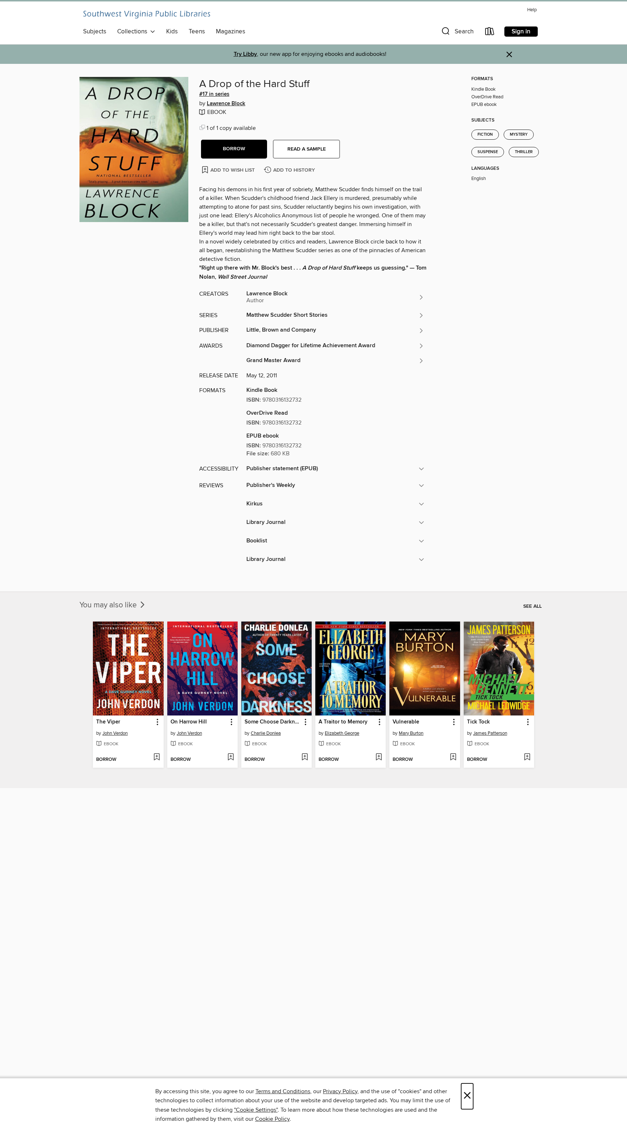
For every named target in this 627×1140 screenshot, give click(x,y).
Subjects (94, 32)
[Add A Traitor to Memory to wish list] (378, 757)
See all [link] (532, 606)
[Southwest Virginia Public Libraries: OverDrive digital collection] (147, 15)
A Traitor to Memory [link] (343, 722)
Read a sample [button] (306, 149)
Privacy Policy (340, 1091)
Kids (172, 32)
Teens (197, 32)
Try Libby (245, 54)
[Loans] (490, 33)
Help (532, 10)
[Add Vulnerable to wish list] (453, 757)
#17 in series (214, 94)
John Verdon (115, 733)
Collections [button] (133, 32)
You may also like (109, 605)
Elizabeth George (342, 733)
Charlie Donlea (266, 733)
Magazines (230, 32)
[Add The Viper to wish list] (156, 757)
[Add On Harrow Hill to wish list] (230, 757)
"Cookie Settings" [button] (256, 1110)
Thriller (524, 152)
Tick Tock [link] (478, 722)
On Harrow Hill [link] (189, 722)
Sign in (521, 32)
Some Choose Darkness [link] (273, 722)
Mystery (519, 134)
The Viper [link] (108, 722)
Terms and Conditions (282, 1091)
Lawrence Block (226, 104)
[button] (457, 33)
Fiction (485, 134)
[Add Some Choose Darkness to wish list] (304, 757)
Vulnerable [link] (406, 722)
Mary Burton (411, 733)
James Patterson (490, 733)
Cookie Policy (272, 1119)
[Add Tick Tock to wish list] (527, 757)
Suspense (488, 152)
